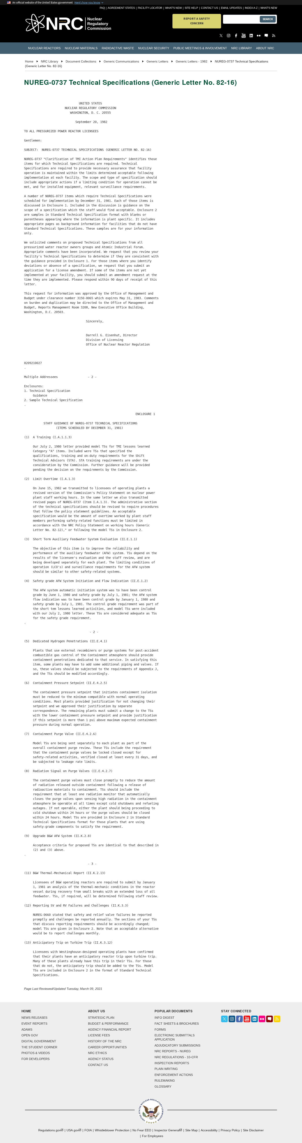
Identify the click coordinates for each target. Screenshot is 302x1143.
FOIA (88, 1130)
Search (268, 19)
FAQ (102, 7)
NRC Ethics (97, 1053)
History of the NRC (105, 1041)
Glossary (163, 1086)
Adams (26, 1029)
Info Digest (164, 1017)
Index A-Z (251, 7)
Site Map (191, 1130)
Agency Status (100, 1059)
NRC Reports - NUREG (173, 1051)
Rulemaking (165, 1080)
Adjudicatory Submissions (177, 1045)
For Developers (35, 1059)
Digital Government (38, 1041)
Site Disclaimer (253, 1130)
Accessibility (209, 1130)
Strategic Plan (101, 1017)
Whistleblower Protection (112, 1130)
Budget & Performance (108, 1023)
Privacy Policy (230, 1130)
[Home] (45, 23)
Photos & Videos (35, 1053)
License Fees (99, 1035)
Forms (160, 1029)
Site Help (191, 7)
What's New (173, 7)
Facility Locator (150, 7)
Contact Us (209, 7)
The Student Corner (39, 1047)
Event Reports (34, 1023)
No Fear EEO (141, 1130)
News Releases (34, 1017)
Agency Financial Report (109, 1029)
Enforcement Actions (174, 1075)
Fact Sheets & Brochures (177, 1023)
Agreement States (121, 7)
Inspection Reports (172, 1063)
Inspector (167, 1130)
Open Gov (29, 1035)
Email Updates (231, 7)
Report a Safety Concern (196, 21)
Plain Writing (166, 1069)
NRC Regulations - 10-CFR (176, 1057)
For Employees (152, 1136)
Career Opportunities (107, 1047)
